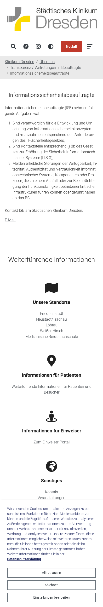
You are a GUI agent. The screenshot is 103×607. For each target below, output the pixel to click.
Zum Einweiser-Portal (52, 442)
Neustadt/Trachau (51, 319)
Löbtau (51, 325)
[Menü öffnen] (89, 46)
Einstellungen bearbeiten (51, 597)
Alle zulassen (51, 573)
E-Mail (10, 220)
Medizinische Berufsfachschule (51, 336)
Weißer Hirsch (51, 331)
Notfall (71, 46)
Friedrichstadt (51, 313)
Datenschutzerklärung (24, 559)
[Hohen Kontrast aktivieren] (51, 46)
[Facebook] (26, 46)
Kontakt (51, 492)
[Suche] (13, 46)
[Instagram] (38, 46)
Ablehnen (51, 585)
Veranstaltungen (51, 497)
